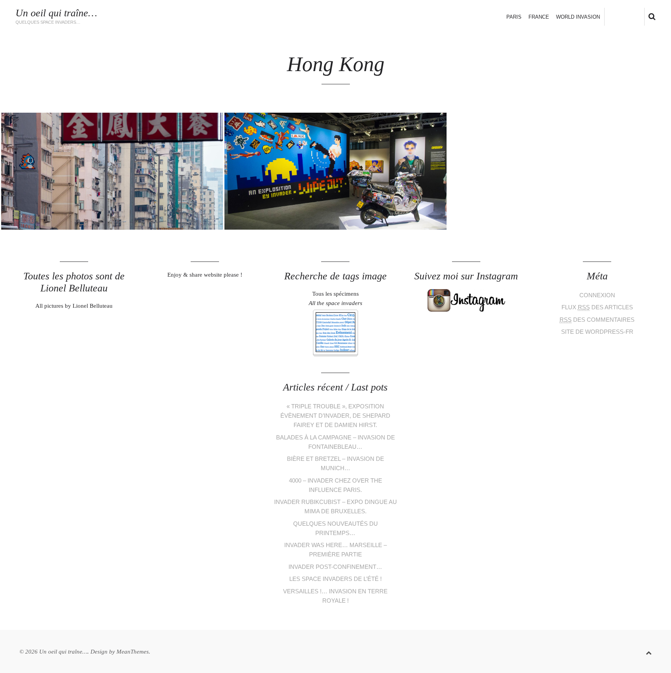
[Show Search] (650, 17)
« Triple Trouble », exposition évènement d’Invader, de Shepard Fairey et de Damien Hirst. (335, 415)
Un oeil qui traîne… (56, 13)
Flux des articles (597, 307)
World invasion (578, 17)
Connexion (597, 295)
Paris (514, 17)
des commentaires (597, 319)
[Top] (649, 651)
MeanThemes (132, 652)
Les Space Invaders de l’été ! (335, 578)
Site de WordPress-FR (597, 331)
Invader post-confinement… (335, 566)
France (538, 17)
